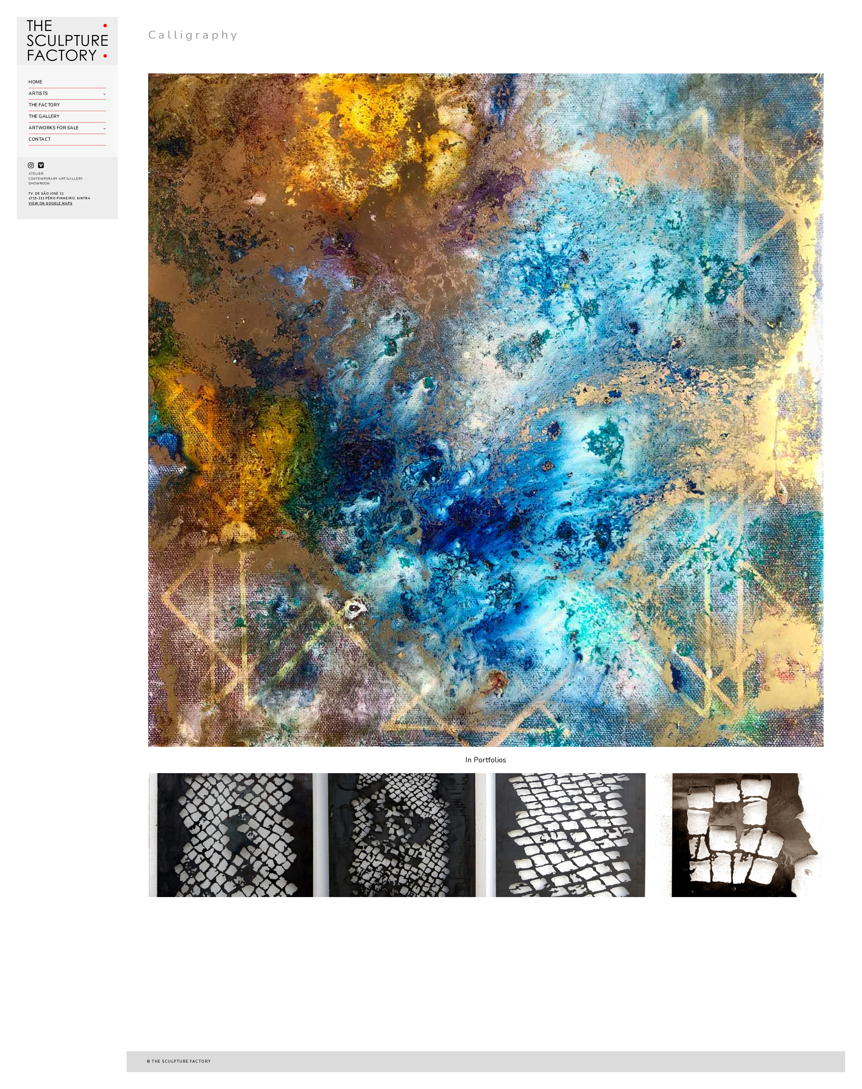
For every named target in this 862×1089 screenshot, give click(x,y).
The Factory (44, 105)
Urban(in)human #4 (687, 895)
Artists (38, 94)
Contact (40, 139)
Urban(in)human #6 (181, 895)
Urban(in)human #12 (520, 895)
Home (35, 82)
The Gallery (44, 116)
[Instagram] (30, 165)
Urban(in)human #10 (352, 895)
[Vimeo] (40, 165)
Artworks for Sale (54, 128)
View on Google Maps (50, 203)
